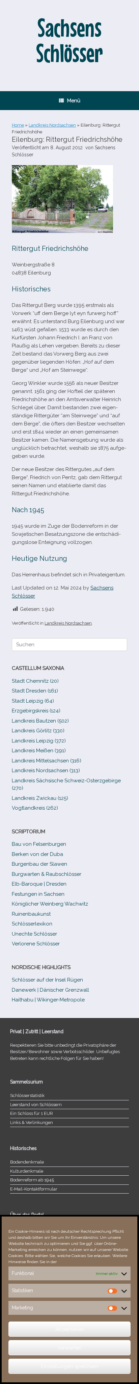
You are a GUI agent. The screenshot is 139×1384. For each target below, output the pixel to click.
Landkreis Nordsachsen (52, 125)
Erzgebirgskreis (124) (36, 711)
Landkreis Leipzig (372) (39, 741)
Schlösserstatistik (27, 1095)
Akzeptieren (69, 1329)
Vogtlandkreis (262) (35, 808)
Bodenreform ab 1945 (32, 1179)
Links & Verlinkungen (31, 1122)
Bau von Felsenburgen (39, 844)
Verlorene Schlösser (36, 944)
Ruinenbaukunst (31, 914)
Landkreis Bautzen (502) (40, 721)
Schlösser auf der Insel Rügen (47, 980)
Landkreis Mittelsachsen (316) (46, 761)
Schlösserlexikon (32, 924)
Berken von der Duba (37, 854)
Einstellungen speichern (69, 1366)
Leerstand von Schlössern (36, 1104)
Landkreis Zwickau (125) (40, 798)
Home (18, 125)
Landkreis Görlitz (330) (38, 731)
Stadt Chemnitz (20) (35, 681)
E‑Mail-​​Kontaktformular (33, 1189)
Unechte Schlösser (34, 934)
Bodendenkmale (27, 1162)
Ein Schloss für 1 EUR (31, 1113)
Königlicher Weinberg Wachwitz (50, 904)
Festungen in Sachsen (38, 894)
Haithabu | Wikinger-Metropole (48, 1000)
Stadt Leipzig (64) (33, 701)
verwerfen (70, 1348)
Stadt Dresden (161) (35, 691)
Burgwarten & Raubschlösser (46, 874)
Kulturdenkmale (26, 1171)
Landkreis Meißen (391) (39, 751)
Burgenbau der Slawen (39, 864)
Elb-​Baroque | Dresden (39, 884)
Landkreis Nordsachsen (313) (46, 770)
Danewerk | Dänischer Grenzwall (50, 990)
